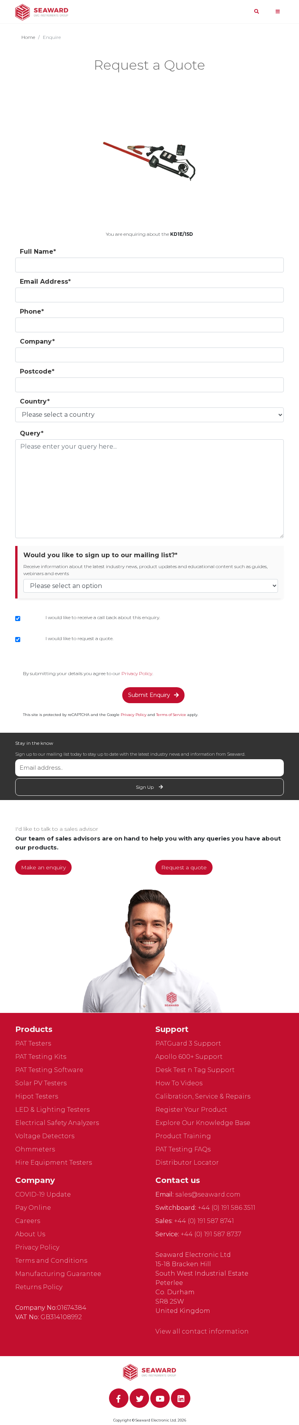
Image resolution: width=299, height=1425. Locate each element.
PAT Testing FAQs (183, 1149)
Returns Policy (38, 1287)
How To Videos (178, 1083)
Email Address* (45, 281)
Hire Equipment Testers (53, 1162)
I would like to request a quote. (79, 638)
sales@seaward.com (208, 1194)
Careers (27, 1221)
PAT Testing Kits (40, 1056)
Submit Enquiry (149, 694)
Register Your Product (191, 1109)
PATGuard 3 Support (188, 1043)
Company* (37, 341)
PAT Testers (33, 1043)
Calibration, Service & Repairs (202, 1096)
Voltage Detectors (44, 1136)
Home (28, 37)
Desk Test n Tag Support (195, 1070)
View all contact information (202, 1331)
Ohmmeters (35, 1149)
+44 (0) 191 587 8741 (204, 1221)
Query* (32, 433)
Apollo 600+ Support (189, 1056)
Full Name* (38, 251)
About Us (30, 1234)
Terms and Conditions (51, 1260)
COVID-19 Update (43, 1194)
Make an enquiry (43, 867)
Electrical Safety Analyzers (57, 1123)
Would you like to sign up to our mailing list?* (100, 555)
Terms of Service (171, 714)
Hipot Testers (36, 1096)
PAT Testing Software (49, 1070)
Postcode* (37, 371)
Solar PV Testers (41, 1083)
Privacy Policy (136, 673)
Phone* (32, 311)
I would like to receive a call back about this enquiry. (103, 617)
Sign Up (145, 787)
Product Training (183, 1136)
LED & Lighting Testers (52, 1109)
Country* (35, 401)
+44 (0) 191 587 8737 (211, 1234)
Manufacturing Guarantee (58, 1274)
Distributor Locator (187, 1162)
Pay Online (33, 1207)
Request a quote (184, 867)
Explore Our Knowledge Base (202, 1123)
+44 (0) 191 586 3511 (226, 1207)
